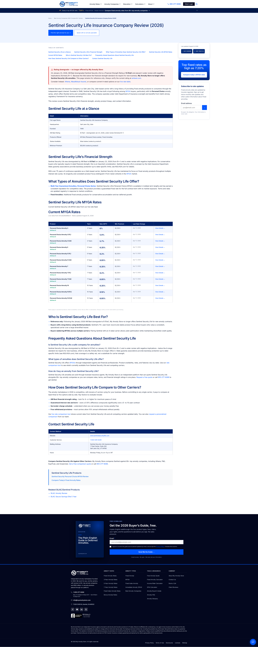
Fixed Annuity (129, 576)
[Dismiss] (197, 10)
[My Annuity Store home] (80, 573)
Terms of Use (160, 643)
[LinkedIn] (81, 609)
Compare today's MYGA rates (194, 75)
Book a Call (172, 583)
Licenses (177, 643)
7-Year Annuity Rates (110, 587)
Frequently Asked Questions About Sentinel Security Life (114, 55)
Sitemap (184, 643)
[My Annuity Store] (69, 4)
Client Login (189, 4)
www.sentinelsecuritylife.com (99, 435)
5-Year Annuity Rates (110, 583)
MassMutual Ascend (78, 82)
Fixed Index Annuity (131, 583)
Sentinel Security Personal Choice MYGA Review (70, 476)
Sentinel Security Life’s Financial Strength (88, 52)
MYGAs (72, 363)
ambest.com (136, 78)
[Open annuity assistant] (253, 642)
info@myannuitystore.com (82, 600)
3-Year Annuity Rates (110, 579)
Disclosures (169, 643)
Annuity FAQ (151, 595)
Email (112, 538)
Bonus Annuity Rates (110, 595)
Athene (67, 82)
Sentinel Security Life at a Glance (59, 52)
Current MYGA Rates (55, 55)
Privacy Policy (160, 546)
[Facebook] (72, 609)
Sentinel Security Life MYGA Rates (160, 52)
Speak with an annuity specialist (87, 33)
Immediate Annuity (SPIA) (133, 587)
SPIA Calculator (152, 587)
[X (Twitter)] (86, 609)
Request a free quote (144, 377)
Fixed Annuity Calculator (155, 579)
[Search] (196, 4)
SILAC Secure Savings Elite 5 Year (63, 497)
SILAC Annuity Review (59, 493)
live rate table (125, 82)
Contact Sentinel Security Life (102, 58)
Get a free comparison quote (80, 464)
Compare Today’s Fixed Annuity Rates (66, 480)
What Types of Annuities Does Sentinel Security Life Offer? (125, 52)
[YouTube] (77, 609)
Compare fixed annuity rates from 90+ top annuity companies (126, 10)
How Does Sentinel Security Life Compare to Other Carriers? (68, 58)
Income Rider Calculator (155, 583)
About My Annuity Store (176, 576)
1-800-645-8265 (95, 440)
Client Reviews (173, 587)
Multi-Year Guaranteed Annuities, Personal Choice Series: (73, 186)
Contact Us (172, 579)
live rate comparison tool (61, 414)
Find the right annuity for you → (61, 33)
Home (49, 18)
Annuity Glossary (152, 598)
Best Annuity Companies (133, 591)
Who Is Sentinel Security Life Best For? (79, 55)
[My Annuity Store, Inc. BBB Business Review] (81, 616)
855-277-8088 (163, 377)
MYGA (128, 91)
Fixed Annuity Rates (110, 576)
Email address (186, 103)
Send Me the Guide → (146, 552)
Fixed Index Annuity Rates (112, 591)
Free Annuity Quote (153, 576)
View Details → (160, 228)
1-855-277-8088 (78, 592)
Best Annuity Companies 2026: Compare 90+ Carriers (68, 18)
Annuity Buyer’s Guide (154, 591)
